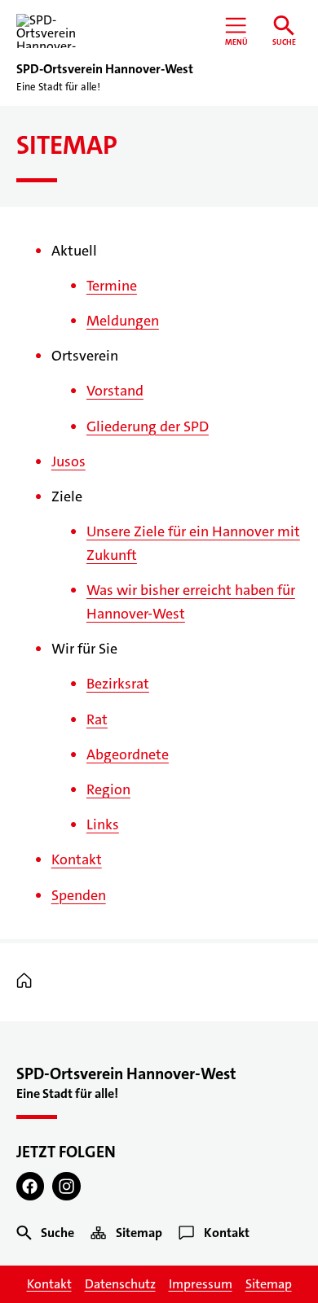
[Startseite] (28, 981)
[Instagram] (66, 1186)
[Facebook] (30, 1186)
